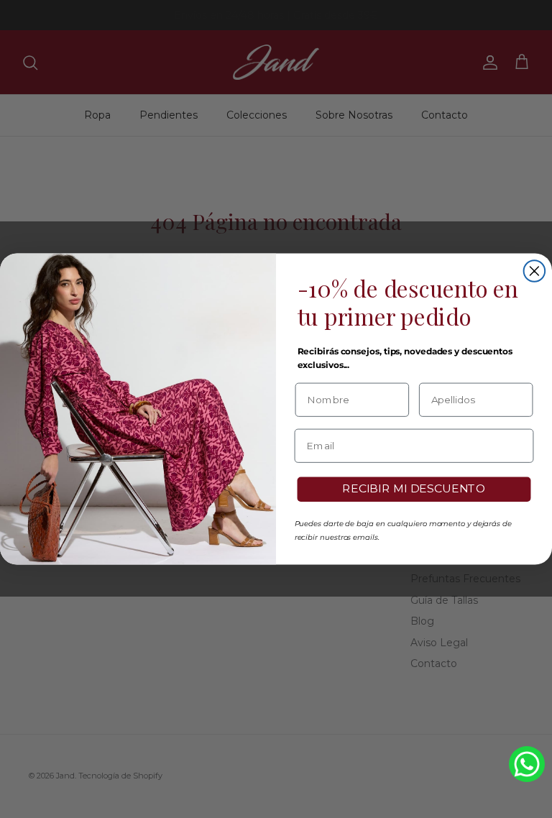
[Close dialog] (535, 271)
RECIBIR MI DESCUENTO (414, 489)
